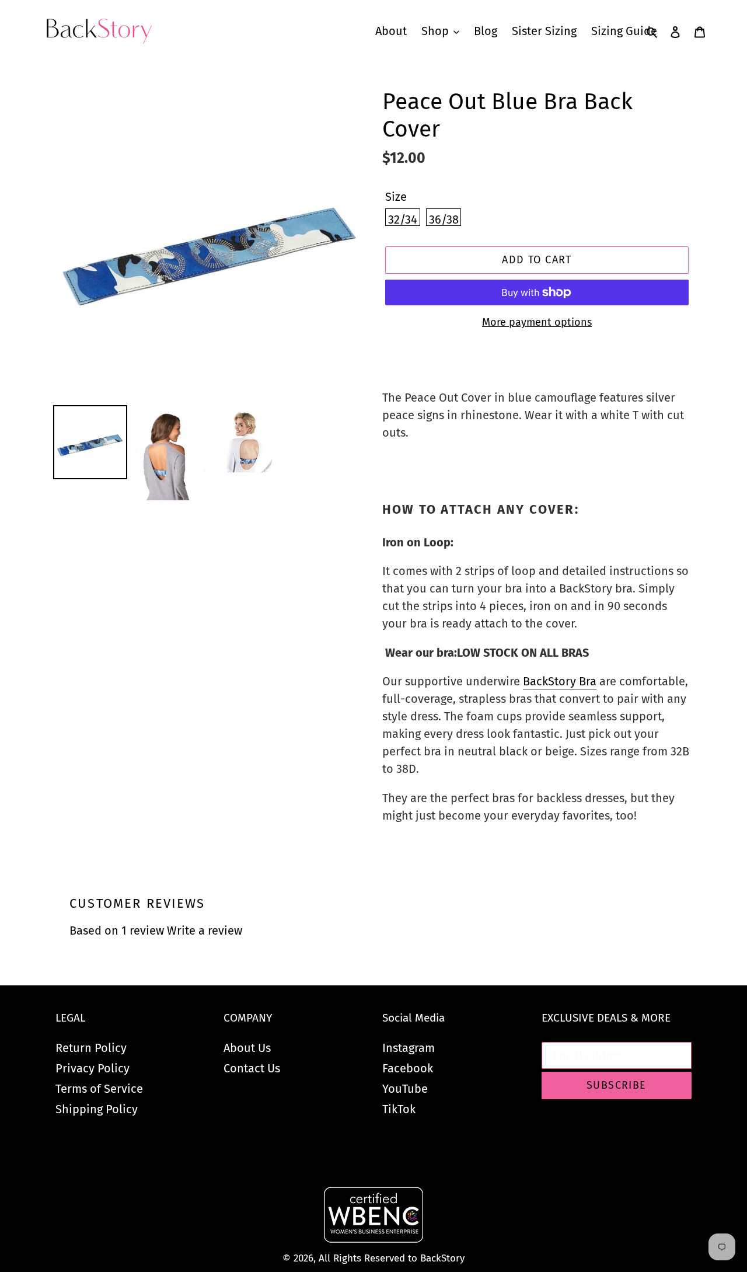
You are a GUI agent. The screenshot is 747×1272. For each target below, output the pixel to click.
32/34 (402, 219)
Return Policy (91, 1048)
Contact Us (252, 1068)
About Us (247, 1048)
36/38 (444, 219)
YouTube (405, 1089)
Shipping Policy (96, 1109)
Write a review (204, 930)
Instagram (408, 1048)
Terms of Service (99, 1089)
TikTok (399, 1109)
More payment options (537, 322)
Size (396, 197)
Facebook (407, 1068)
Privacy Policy (92, 1068)
